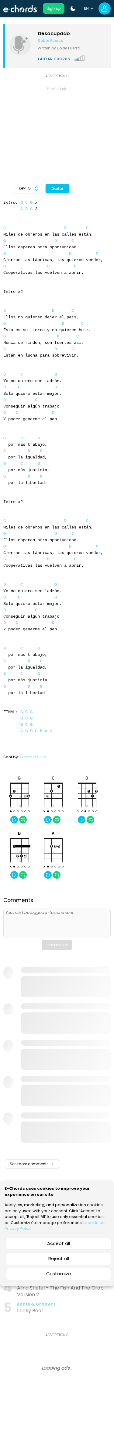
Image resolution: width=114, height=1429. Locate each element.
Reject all (58, 1258)
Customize (58, 1273)
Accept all (58, 1243)
